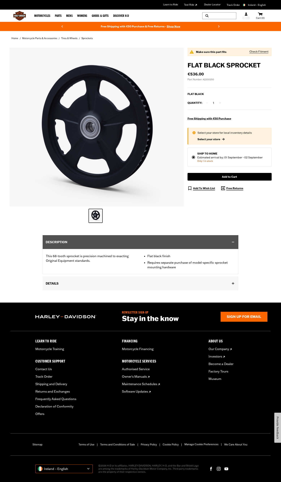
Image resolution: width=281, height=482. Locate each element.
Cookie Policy (171, 444)
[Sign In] (246, 16)
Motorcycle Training (49, 349)
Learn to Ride (170, 4)
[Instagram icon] (218, 468)
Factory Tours (218, 371)
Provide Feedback (277, 428)
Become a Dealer (221, 364)
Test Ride (189, 4)
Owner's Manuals (134, 376)
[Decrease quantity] (207, 103)
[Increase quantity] (220, 103)
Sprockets (87, 38)
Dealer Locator (212, 4)
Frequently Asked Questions (55, 399)
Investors (215, 356)
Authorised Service (136, 369)
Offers (39, 414)
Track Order (233, 4)
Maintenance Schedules (139, 384)
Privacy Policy (149, 444)
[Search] (219, 15)
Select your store (208, 139)
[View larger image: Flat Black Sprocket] (97, 126)
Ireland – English (257, 4)
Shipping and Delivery (51, 384)
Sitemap (37, 444)
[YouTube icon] (226, 468)
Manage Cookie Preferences (201, 444)
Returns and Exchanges (52, 391)
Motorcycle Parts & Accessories (39, 38)
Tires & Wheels (69, 38)
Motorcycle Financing (137, 349)
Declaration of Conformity (54, 406)
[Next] (219, 26)
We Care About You (235, 444)
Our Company (219, 349)
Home (14, 38)
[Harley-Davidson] (75, 316)
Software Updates (135, 391)
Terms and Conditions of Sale (117, 444)
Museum (215, 379)
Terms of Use (86, 444)
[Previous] (62, 26)
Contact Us (43, 369)
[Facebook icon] (211, 468)
